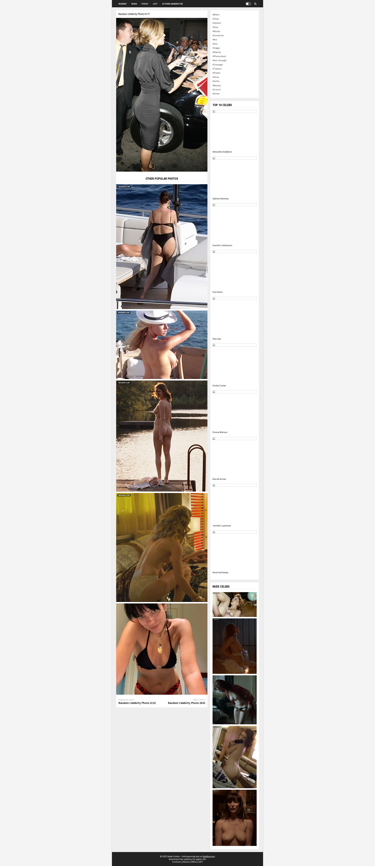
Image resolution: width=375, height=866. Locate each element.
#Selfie (216, 81)
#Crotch (217, 89)
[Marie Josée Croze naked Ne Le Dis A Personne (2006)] (161, 435)
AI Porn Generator (172, 3)
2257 (200, 861)
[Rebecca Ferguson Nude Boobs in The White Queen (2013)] (234, 645)
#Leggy (216, 47)
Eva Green (218, 291)
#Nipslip (217, 52)
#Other (216, 93)
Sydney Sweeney (221, 198)
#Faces (216, 77)
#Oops (216, 18)
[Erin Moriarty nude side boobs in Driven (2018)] (161, 547)
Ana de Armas (219, 478)
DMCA (194, 861)
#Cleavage (218, 64)
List (155, 3)
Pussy (145, 3)
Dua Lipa (217, 338)
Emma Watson (220, 432)
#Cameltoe (218, 35)
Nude (134, 3)
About (186, 861)
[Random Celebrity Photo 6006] (161, 648)
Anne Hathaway (220, 572)
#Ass (215, 39)
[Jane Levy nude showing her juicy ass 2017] (234, 756)
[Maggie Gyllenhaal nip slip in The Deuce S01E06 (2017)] (234, 604)
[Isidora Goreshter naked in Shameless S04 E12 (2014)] (234, 699)
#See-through (219, 60)
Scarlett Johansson (222, 245)
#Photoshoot (219, 56)
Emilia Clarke (219, 385)
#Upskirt (217, 22)
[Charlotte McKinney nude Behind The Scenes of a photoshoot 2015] (161, 344)
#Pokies (216, 72)
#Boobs (216, 31)
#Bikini (216, 14)
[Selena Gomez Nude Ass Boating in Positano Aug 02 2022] (161, 246)
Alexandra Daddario (222, 151)
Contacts (176, 861)
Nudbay (123, 3)
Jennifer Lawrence (222, 525)
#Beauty (217, 85)
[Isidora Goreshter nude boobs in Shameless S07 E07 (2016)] (234, 817)
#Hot (215, 43)
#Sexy (215, 27)
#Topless (217, 68)
